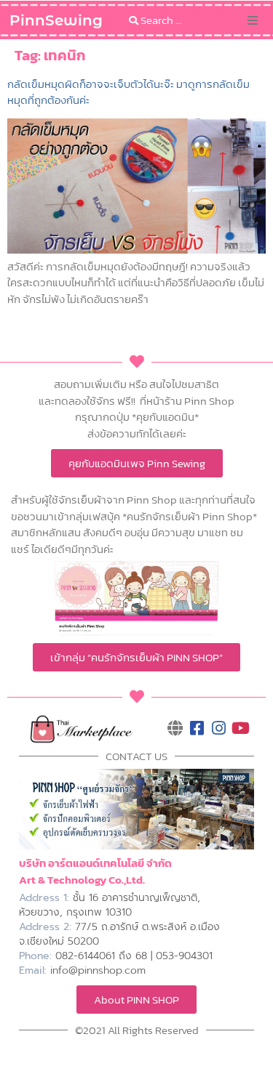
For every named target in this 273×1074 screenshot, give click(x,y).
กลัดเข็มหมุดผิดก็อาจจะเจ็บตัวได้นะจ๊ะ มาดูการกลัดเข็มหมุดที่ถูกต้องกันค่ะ (128, 92)
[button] (253, 20)
